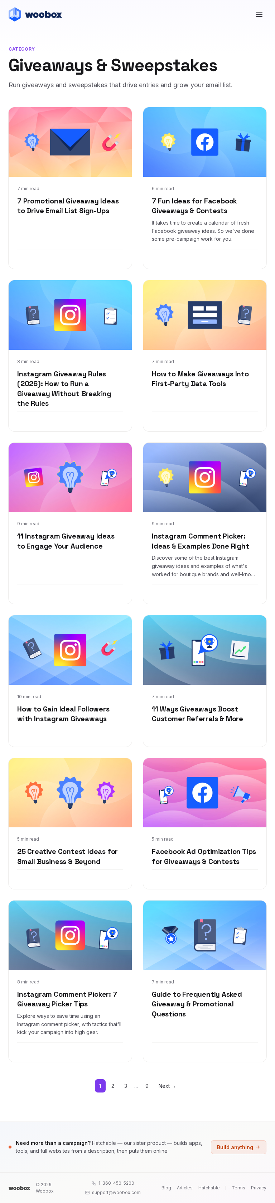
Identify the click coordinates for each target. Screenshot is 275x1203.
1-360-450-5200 (116, 1183)
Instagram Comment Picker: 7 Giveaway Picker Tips (67, 999)
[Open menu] (259, 14)
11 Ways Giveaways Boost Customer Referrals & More (197, 714)
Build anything (235, 1147)
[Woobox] (19, 1187)
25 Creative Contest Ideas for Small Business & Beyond (67, 856)
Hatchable (209, 1187)
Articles (185, 1187)
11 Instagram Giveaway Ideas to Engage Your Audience (66, 541)
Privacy (258, 1187)
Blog (166, 1187)
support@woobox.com (116, 1192)
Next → (167, 1086)
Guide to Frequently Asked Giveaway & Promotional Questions (197, 1004)
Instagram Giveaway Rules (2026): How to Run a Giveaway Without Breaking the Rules (64, 388)
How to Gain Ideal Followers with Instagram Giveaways (63, 714)
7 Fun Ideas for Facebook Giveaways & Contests (194, 206)
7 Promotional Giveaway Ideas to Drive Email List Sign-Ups (68, 206)
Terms (238, 1187)
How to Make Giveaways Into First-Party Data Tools (200, 379)
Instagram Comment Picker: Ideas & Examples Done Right (200, 541)
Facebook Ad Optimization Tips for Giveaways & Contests (204, 856)
